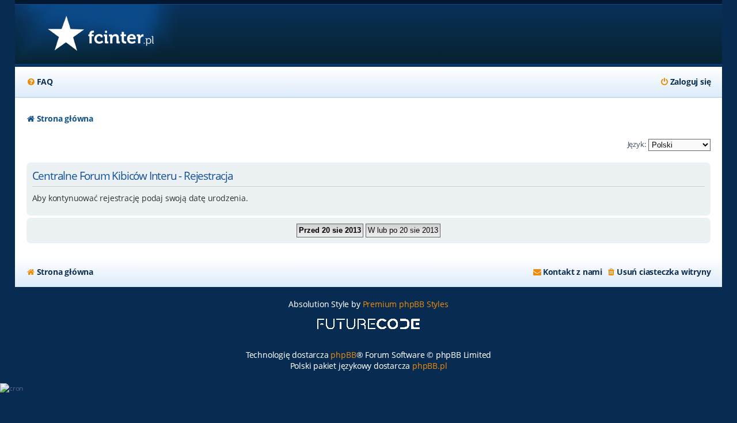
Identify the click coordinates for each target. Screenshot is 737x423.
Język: (637, 144)
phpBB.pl (429, 365)
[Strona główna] (100, 34)
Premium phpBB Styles (406, 304)
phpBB (343, 354)
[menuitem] (39, 82)
